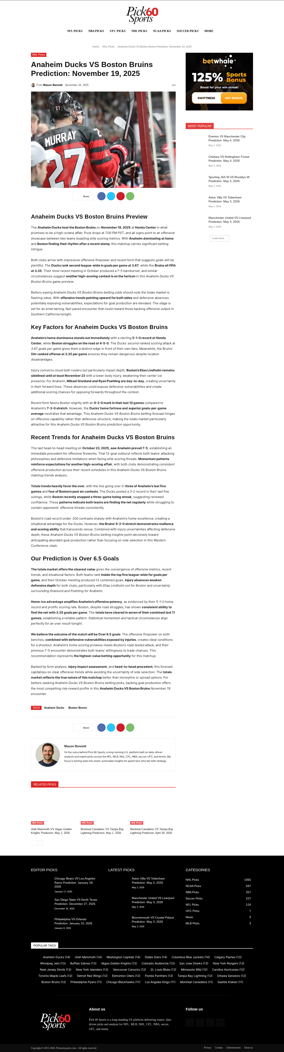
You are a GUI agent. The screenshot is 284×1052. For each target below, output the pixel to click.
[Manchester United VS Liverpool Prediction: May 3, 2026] (196, 223)
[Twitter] (111, 196)
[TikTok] (210, 1023)
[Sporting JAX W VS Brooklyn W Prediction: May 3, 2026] (196, 182)
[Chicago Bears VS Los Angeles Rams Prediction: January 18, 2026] (41, 884)
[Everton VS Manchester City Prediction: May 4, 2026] (196, 142)
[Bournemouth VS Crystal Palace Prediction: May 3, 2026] (118, 923)
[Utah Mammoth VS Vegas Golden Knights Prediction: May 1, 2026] (54, 809)
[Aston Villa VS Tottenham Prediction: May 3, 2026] (196, 203)
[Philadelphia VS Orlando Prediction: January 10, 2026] (41, 924)
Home (95, 46)
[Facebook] (101, 196)
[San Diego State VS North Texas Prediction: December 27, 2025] (41, 905)
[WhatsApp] (130, 196)
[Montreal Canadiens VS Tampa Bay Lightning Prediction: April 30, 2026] (153, 809)
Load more (218, 238)
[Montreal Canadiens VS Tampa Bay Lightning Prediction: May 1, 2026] (103, 809)
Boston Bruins (77, 707)
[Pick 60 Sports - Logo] (142, 15)
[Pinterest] (120, 196)
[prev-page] (33, 843)
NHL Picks (108, 46)
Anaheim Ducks (54, 707)
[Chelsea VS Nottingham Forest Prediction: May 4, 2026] (196, 162)
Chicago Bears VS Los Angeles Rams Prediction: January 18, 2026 (74, 882)
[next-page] (40, 843)
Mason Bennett (52, 85)
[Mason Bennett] (33, 85)
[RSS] (200, 1023)
